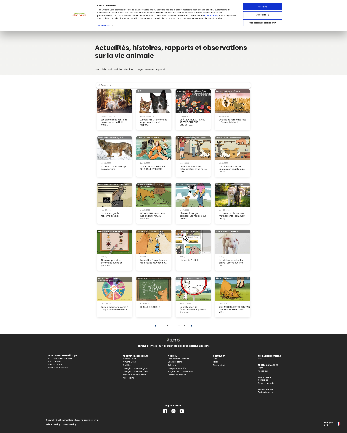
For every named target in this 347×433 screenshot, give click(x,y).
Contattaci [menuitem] (263, 380)
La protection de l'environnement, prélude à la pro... (193, 309)
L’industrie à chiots (189, 260)
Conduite (239, 184)
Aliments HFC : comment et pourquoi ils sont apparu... (153, 122)
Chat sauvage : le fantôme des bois (110, 214)
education (155, 138)
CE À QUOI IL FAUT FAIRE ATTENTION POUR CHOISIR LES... (192, 122)
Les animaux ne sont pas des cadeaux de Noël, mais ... (114, 122)
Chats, (179, 138)
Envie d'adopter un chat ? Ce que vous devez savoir (114, 308)
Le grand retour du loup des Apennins (113, 168)
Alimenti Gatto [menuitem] (129, 358)
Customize (261, 15)
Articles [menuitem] (118, 69)
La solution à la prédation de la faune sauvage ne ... (153, 261)
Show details (103, 25)
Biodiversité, (103, 138)
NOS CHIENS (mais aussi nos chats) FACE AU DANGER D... (152, 216)
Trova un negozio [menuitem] (266, 383)
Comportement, (189, 138)
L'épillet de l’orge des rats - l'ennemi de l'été (232, 121)
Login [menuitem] (260, 367)
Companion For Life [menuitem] (177, 368)
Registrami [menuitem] (263, 371)
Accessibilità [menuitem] (128, 378)
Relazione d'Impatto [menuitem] (177, 375)
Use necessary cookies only (262, 23)
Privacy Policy (53, 424)
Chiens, (198, 91)
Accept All (262, 7)
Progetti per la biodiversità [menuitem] (180, 371)
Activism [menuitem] (172, 365)
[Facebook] (165, 413)
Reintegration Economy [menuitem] (178, 358)
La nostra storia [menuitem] (175, 362)
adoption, (115, 278)
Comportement (235, 138)
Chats (204, 91)
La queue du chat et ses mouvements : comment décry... (232, 216)
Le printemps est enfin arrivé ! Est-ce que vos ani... (231, 263)
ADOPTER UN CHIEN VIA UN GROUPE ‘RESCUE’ (152, 168)
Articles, (141, 138)
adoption (194, 231)
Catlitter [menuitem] (127, 365)
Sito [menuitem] (260, 358)
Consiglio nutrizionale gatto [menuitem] (135, 368)
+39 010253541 (55, 364)
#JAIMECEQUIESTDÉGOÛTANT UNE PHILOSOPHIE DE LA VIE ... (235, 309)
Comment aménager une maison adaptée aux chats (232, 169)
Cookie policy (211, 15)
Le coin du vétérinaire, (186, 91)
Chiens (237, 91)
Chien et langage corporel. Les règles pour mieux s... (193, 216)
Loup (121, 138)
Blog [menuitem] (215, 358)
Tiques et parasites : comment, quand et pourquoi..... (111, 263)
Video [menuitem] (215, 362)
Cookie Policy (69, 424)
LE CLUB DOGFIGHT (150, 307)
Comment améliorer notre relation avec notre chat (193, 169)
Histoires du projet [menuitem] (133, 69)
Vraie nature (201, 138)
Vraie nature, (113, 138)
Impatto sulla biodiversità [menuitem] (134, 375)
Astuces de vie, (229, 231)
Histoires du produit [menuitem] (155, 69)
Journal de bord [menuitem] (103, 69)
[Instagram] (173, 413)
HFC (139, 91)
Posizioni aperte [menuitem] (265, 392)
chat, (116, 184)
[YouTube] (182, 413)
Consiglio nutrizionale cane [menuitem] (135, 371)
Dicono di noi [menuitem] (219, 365)
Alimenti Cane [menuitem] (129, 362)
